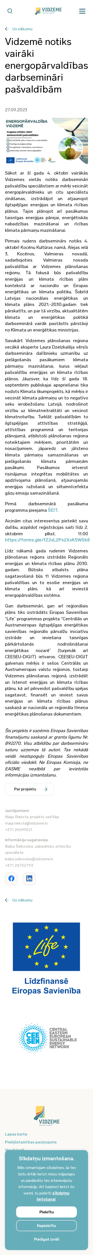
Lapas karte (16, 1134)
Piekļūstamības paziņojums (31, 1142)
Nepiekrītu (46, 1226)
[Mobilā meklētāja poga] (10, 11)
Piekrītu (46, 1212)
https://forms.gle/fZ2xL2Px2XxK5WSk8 (47, 540)
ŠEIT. (53, 510)
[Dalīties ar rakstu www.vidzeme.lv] (11, 878)
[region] (46, 1200)
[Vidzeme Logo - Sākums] (47, 11)
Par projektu (25, 789)
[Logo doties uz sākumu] (46, 1118)
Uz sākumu (22, 29)
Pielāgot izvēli (46, 1239)
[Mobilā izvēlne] (82, 11)
